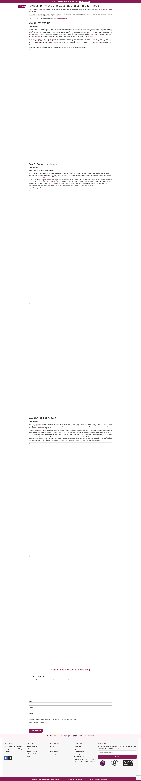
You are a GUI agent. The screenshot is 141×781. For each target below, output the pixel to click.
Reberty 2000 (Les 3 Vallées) (13, 749)
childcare (108, 181)
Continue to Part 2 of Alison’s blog (70, 669)
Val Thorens (47, 180)
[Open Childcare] (58, 6)
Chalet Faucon (31, 749)
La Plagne (7, 751)
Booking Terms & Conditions (59, 754)
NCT (101, 42)
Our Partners (54, 749)
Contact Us (77, 746)
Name (31, 701)
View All (29, 756)
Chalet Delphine (32, 754)
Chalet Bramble (32, 746)
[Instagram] (10, 758)
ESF (44, 177)
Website (31, 713)
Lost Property (78, 754)
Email (31, 707)
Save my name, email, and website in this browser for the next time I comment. (53, 719)
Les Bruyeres (94, 32)
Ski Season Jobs (79, 756)
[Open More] (119, 6)
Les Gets (91, 36)
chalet (39, 428)
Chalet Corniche (32, 751)
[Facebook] (6, 758)
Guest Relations (79, 751)
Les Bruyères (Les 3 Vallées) (13, 746)
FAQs (52, 746)
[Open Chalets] (50, 6)
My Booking (78, 749)
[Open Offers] (65, 6)
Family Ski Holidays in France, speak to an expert (64, 1)
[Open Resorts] (43, 6)
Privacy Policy (54, 751)
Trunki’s (31, 32)
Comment (32, 683)
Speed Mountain (53, 183)
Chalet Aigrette (37, 36)
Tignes (6, 754)
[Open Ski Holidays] (35, 6)
